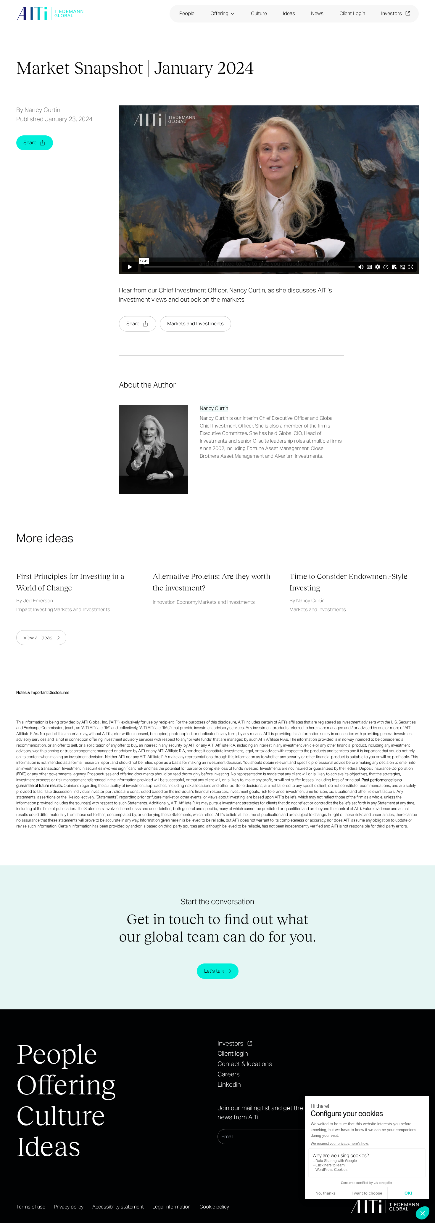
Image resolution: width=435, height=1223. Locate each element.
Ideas (289, 13)
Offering (219, 13)
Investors (391, 13)
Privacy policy (68, 1206)
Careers (229, 1074)
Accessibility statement (118, 1206)
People (186, 13)
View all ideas (37, 637)
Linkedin (229, 1084)
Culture (259, 13)
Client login (233, 1053)
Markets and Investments (195, 323)
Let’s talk (214, 971)
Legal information (171, 1206)
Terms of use (30, 1206)
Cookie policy (214, 1206)
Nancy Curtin (214, 408)
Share (29, 142)
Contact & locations (245, 1064)
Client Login (352, 13)
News (317, 13)
